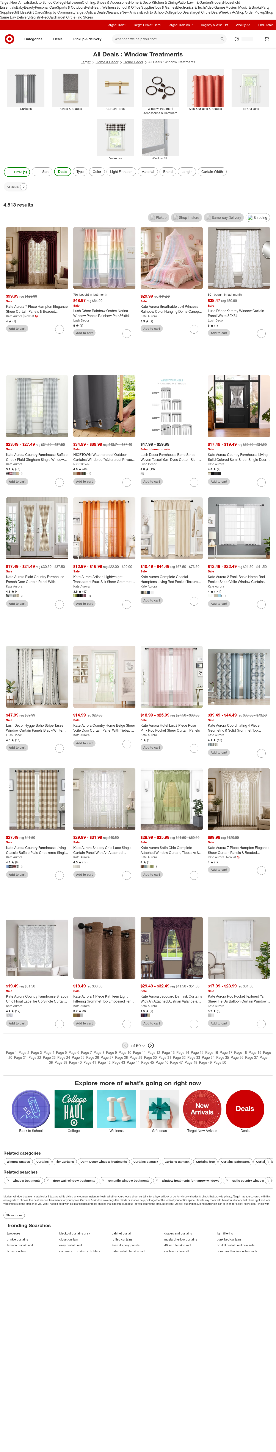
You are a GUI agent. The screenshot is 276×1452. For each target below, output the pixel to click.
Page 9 (111, 1052)
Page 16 (211, 1052)
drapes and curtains (178, 1233)
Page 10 (125, 1052)
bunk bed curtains (229, 1239)
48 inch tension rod (177, 1245)
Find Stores (84, 17)
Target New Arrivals (15, 2)
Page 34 (208, 1057)
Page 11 (139, 1052)
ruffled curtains (122, 1239)
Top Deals (183, 12)
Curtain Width (212, 171)
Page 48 (191, 1062)
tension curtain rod (20, 1245)
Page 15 (197, 1052)
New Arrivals (131, 12)
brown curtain (16, 1251)
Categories (33, 39)
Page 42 (104, 1062)
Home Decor (133, 62)
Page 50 (219, 1062)
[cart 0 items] (267, 39)
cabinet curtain (122, 1233)
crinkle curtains (17, 1239)
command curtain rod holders (79, 1251)
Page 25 (78, 1057)
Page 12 (153, 1052)
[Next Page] (268, 172)
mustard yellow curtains (180, 1239)
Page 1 (11, 1052)
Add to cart (17, 328)
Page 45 (147, 1062)
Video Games (215, 7)
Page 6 (74, 1052)
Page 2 (24, 1052)
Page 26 (92, 1057)
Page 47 (176, 1062)
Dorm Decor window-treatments (103, 1161)
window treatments (27, 1180)
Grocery (217, 2)
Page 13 (168, 1052)
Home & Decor (140, 2)
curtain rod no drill (176, 1251)
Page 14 (182, 1052)
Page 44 (133, 1062)
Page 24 (63, 1057)
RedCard (49, 17)
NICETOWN (81, 464)
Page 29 (136, 1057)
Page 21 (20, 1057)
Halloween (73, 2)
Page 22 (34, 1057)
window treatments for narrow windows (190, 1180)
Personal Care (46, 7)
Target (86, 62)
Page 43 (118, 1062)
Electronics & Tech (190, 7)
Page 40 (75, 1062)
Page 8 (99, 1052)
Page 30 (150, 1057)
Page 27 (107, 1057)
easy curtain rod (70, 1245)
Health (97, 7)
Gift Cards (36, 12)
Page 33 (193, 1057)
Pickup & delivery (87, 39)
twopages (13, 1233)
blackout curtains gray (74, 1233)
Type (80, 171)
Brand (167, 171)
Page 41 (89, 1062)
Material (147, 171)
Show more (14, 1215)
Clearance (113, 12)
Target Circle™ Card (147, 25)
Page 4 (49, 1052)
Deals (101, 12)
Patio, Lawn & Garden (194, 2)
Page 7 (86, 1052)
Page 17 (226, 1052)
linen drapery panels (126, 1245)
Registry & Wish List (214, 25)
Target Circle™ (116, 25)
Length (187, 171)
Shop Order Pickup (250, 12)
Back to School (41, 2)
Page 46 (162, 1062)
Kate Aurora (14, 316)
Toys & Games (165, 7)
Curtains (42, 1161)
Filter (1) (20, 172)
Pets (88, 7)
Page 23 (49, 1057)
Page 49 (205, 1062)
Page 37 (251, 1057)
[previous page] (125, 1045)
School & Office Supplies (135, 7)
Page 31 (164, 1057)
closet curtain (68, 1239)
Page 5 (61, 1052)
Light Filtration (121, 171)
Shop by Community (59, 12)
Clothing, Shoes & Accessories (105, 2)
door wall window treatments (74, 1180)
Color (97, 171)
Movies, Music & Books (243, 7)
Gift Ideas (20, 12)
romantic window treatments (128, 1180)
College (59, 2)
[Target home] (9, 39)
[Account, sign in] (245, 39)
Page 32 (179, 1057)
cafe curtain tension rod (128, 1251)
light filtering (225, 1233)
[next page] (150, 1045)
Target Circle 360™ (180, 25)
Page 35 (222, 1057)
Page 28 (121, 1057)
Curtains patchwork (235, 1161)
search (222, 39)
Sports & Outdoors (71, 7)
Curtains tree (205, 1161)
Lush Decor (81, 320)
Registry (35, 17)
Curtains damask (145, 1161)
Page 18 (240, 1052)
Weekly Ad (228, 12)
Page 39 (61, 1062)
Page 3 (36, 1052)
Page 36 (237, 1057)
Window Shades (18, 1161)
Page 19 (255, 1052)
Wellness (109, 7)
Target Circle (65, 17)
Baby (20, 7)
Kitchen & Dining (165, 2)
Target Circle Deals (205, 12)
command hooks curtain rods (237, 1251)
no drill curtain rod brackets (235, 1245)
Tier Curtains (64, 1161)
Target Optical (86, 12)
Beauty (29, 7)
